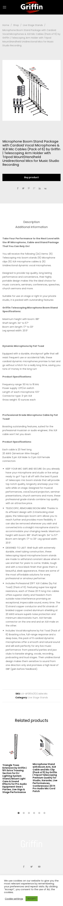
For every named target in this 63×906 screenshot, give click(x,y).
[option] (31, 90)
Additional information (31, 227)
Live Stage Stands (38, 697)
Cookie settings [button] (14, 898)
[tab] (31, 222)
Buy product (31, 177)
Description (31, 222)
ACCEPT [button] (31, 898)
